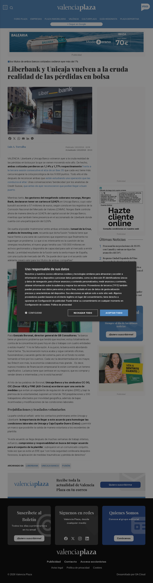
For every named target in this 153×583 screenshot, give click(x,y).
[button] (33, 313)
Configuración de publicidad (51, 300)
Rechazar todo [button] (83, 312)
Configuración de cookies (37, 304)
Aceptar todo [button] (114, 312)
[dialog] (76, 291)
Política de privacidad (61, 304)
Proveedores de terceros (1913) (103, 285)
